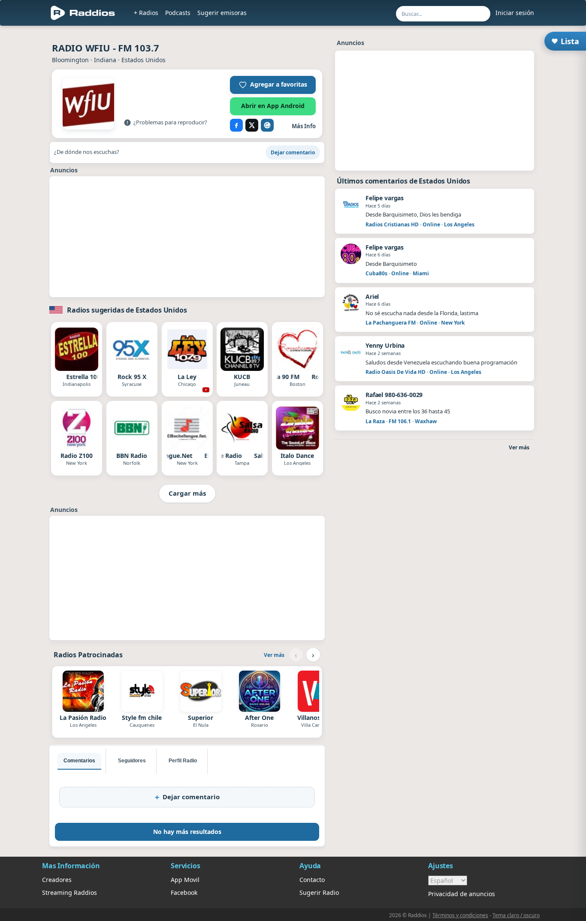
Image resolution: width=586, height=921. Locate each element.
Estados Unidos (143, 60)
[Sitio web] (267, 125)
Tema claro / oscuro (516, 915)
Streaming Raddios (69, 892)
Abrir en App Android (273, 106)
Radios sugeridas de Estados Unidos (127, 310)
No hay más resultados (187, 832)
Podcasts (177, 13)
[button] (273, 85)
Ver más (274, 655)
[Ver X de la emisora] (251, 125)
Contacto (312, 880)
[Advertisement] (187, 237)
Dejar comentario (293, 152)
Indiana (105, 60)
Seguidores (132, 761)
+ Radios (146, 13)
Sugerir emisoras (222, 13)
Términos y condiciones (460, 915)
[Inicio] (83, 13)
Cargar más (187, 493)
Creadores (57, 880)
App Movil (185, 880)
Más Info (304, 126)
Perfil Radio (183, 761)
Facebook (184, 892)
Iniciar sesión (514, 13)
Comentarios (79, 761)
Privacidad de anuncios (461, 894)
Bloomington (70, 60)
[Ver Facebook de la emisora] (236, 125)
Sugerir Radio (319, 892)
